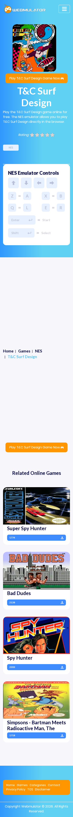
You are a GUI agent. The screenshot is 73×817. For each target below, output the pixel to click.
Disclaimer (42, 789)
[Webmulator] (25, 9)
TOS (30, 789)
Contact (54, 785)
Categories (38, 785)
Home (10, 785)
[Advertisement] (36, 295)
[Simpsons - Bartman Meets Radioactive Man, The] (36, 699)
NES (11, 147)
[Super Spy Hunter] (36, 505)
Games (22, 785)
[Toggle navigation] (64, 9)
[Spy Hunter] (36, 635)
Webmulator (31, 806)
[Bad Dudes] (36, 570)
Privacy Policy (15, 789)
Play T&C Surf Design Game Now (34, 78)
